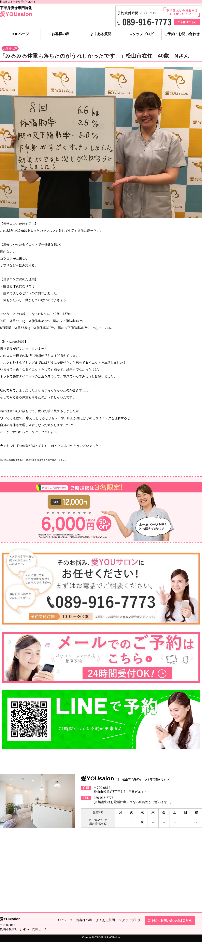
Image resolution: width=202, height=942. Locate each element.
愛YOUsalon (16, 14)
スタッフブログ (141, 34)
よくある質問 (100, 34)
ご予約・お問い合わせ (182, 34)
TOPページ (20, 34)
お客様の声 (60, 34)
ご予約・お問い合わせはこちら (170, 920)
